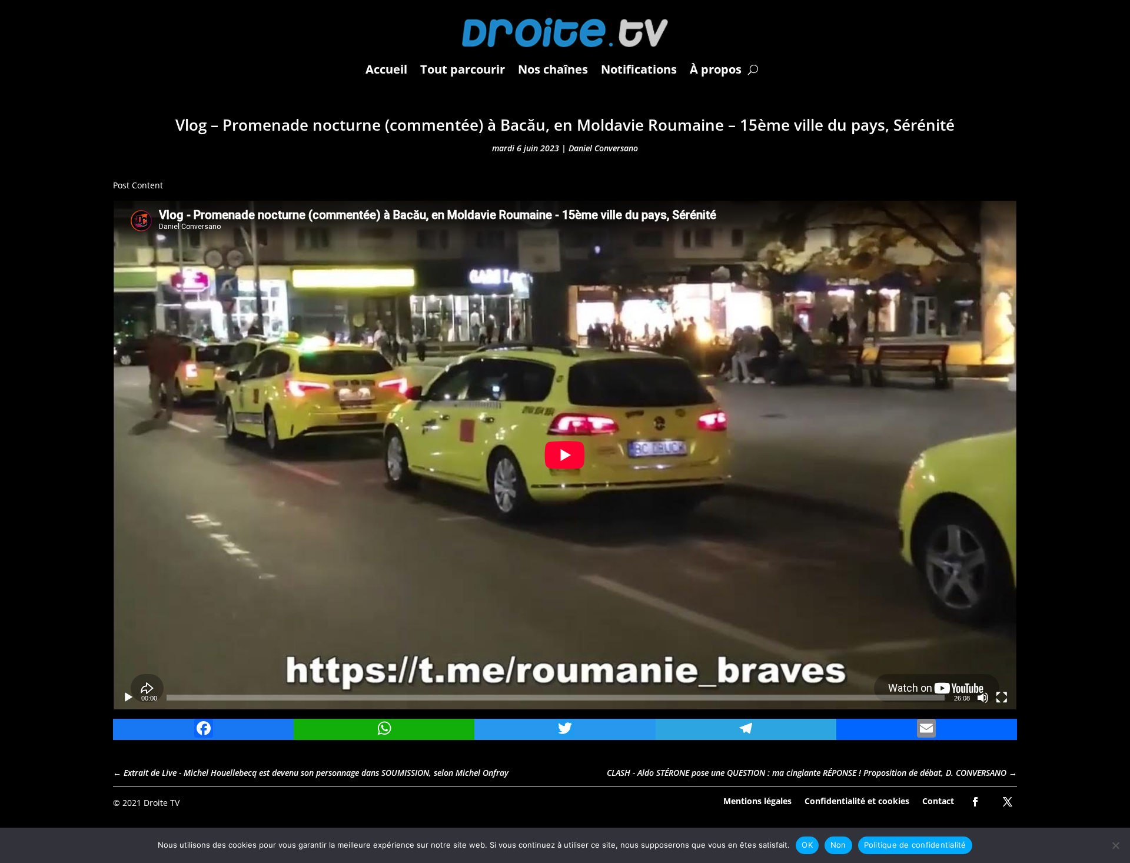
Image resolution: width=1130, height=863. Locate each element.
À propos (716, 69)
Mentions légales (757, 800)
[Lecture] (128, 697)
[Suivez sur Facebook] (975, 801)
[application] (565, 455)
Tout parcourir (462, 69)
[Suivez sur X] (1007, 801)
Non (838, 844)
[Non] (1115, 845)
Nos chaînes (553, 69)
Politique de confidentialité (915, 844)
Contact (938, 800)
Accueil (386, 69)
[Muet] (983, 697)
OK (807, 844)
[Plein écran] (1002, 697)
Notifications (639, 69)
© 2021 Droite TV (146, 802)
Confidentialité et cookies (857, 800)
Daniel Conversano (603, 148)
